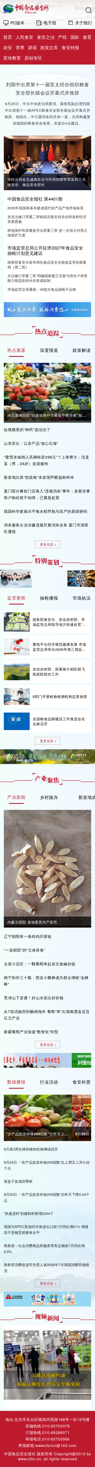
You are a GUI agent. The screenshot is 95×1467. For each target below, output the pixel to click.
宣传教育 (12, 58)
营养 (20, 47)
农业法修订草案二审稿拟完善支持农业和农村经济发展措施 (46, 219)
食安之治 (45, 37)
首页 (7, 37)
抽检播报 (49, 598)
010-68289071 (56, 1432)
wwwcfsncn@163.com (56, 1445)
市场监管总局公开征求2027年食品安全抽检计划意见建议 (45, 250)
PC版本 (17, 23)
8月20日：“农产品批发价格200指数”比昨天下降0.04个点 (47, 1197)
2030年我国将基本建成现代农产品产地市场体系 (45, 208)
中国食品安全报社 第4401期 (34, 198)
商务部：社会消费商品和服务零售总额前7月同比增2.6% (44, 1248)
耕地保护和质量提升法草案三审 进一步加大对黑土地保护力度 (47, 232)
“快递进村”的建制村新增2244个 (29, 1213)
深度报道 (49, 350)
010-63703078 (56, 1425)
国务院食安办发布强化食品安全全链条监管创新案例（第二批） (46, 264)
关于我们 (83, 23)
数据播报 (16, 1082)
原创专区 (33, 58)
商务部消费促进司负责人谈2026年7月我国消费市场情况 (46, 1267)
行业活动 (49, 1082)
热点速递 (16, 350)
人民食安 (24, 37)
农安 (7, 47)
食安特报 (70, 47)
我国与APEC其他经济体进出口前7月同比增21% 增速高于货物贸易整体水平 (46, 1229)
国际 (74, 37)
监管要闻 (16, 598)
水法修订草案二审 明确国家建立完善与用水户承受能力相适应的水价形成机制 (47, 278)
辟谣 (32, 47)
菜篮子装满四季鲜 (18, 1181)
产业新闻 (16, 797)
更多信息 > (48, 544)
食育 (87, 37)
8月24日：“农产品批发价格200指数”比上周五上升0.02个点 (47, 1165)
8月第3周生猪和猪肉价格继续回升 (31, 1149)
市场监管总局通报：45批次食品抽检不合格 (41, 289)
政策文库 (49, 47)
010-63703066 (56, 1438)
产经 (62, 37)
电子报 (50, 23)
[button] (8, 156)
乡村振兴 (49, 797)
